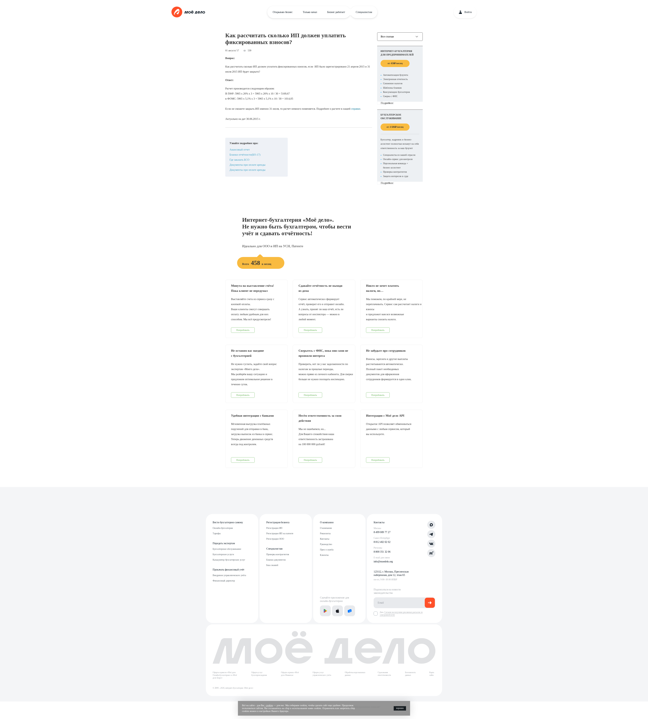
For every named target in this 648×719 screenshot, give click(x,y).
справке (355, 108)
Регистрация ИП (274, 528)
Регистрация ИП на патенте (279, 533)
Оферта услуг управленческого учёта (322, 673)
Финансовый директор (224, 580)
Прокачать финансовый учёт (228, 569)
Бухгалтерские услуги (223, 554)
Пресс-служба (326, 549)
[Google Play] (325, 610)
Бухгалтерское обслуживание (227, 549)
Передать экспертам (224, 543)
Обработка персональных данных (355, 673)
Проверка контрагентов (277, 554)
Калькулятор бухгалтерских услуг (229, 560)
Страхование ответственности (384, 673)
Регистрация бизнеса (277, 522)
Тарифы (216, 533)
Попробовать (242, 330)
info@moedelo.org (383, 561)
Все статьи (387, 36)
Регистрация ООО (275, 539)
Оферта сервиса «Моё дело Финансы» (290, 673)
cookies (269, 705)
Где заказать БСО (239, 159)
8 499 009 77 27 (382, 532)
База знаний (272, 565)
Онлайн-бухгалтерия (223, 528)
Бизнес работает (336, 12)
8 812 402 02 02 (382, 541)
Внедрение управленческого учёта (229, 575)
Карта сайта (431, 673)
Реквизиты (325, 533)
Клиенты (324, 555)
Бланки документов (276, 560)
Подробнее (387, 103)
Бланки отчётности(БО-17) (245, 154)
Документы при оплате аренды (247, 164)
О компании (327, 522)
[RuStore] (349, 610)
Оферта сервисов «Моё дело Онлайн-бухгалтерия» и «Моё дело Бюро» (225, 675)
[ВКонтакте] (431, 544)
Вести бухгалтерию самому (228, 522)
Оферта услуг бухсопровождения (259, 673)
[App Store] (337, 610)
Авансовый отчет (240, 149)
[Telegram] (431, 534)
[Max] (431, 525)
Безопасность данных (410, 673)
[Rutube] (431, 553)
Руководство (326, 544)
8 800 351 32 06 (382, 551)
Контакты (324, 539)
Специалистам (364, 12)
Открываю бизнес (283, 12)
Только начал (310, 12)
